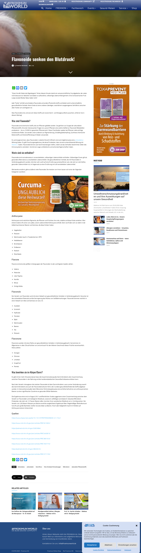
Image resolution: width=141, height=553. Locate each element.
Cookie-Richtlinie (98, 550)
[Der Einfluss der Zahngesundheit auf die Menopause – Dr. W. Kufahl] (24, 501)
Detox (13, 53)
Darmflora (39, 467)
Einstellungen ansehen (127, 545)
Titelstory (27, 53)
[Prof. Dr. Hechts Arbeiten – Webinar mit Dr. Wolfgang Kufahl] (76, 501)
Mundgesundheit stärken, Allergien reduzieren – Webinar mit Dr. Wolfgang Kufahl (49, 514)
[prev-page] (95, 249)
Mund (13, 508)
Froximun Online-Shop (54, 551)
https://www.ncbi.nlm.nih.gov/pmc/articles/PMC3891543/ (31, 438)
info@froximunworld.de (67, 543)
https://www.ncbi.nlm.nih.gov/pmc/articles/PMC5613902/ (31, 423)
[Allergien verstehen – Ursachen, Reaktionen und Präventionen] (99, 231)
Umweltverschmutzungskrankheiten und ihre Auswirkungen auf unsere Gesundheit (111, 196)
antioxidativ (30, 467)
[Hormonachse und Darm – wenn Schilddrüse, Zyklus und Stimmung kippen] (99, 241)
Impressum (127, 550)
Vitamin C (15, 144)
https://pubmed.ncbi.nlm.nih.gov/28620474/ (26, 449)
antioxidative (79, 140)
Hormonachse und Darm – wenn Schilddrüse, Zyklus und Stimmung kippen (117, 241)
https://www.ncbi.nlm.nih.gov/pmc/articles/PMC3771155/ (31, 454)
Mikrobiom (66, 467)
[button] (136, 526)
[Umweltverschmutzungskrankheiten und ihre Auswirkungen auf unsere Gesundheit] (111, 178)
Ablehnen (108, 545)
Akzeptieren (92, 545)
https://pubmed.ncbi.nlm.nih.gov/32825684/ (26, 428)
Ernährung (20, 53)
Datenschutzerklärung (114, 550)
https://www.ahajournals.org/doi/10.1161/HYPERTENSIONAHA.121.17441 (36, 418)
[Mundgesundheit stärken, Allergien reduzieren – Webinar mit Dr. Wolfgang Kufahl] (50, 501)
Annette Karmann (21, 65)
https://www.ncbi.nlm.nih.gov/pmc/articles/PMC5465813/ (31, 433)
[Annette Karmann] (13, 65)
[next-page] (98, 249)
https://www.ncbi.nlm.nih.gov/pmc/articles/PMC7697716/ (31, 444)
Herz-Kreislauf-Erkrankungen (52, 467)
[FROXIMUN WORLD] (20, 5)
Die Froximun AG (68, 551)
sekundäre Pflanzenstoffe (79, 467)
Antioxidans (21, 467)
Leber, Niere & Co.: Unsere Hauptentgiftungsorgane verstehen (115, 219)
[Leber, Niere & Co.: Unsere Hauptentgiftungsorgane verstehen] (99, 219)
